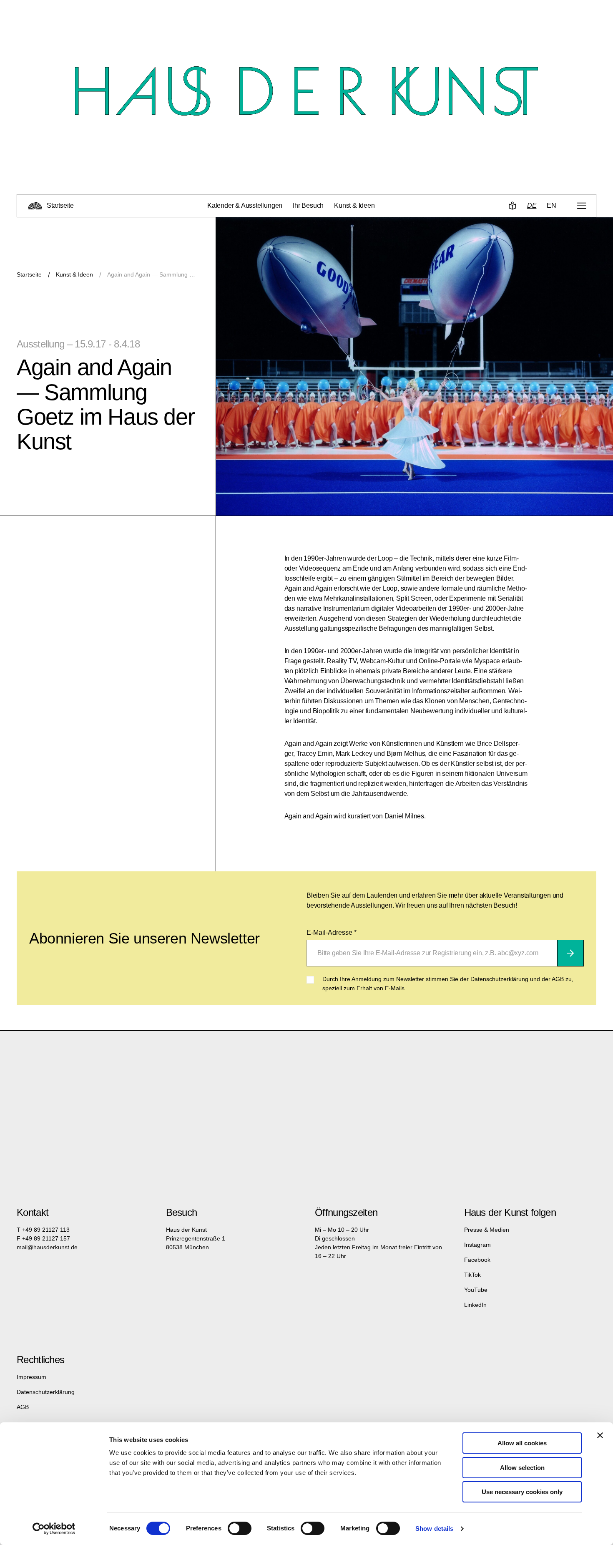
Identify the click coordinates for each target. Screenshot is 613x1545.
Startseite (29, 274)
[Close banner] (600, 1435)
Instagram (477, 1244)
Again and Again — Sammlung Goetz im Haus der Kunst (153, 274)
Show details (434, 1528)
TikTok (472, 1274)
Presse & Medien (486, 1229)
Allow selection (522, 1467)
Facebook (477, 1259)
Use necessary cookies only (522, 1491)
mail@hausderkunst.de (47, 1247)
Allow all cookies (522, 1443)
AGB (23, 1407)
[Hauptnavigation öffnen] (581, 205)
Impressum (31, 1377)
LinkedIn (475, 1304)
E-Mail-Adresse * (331, 932)
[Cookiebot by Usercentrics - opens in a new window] (54, 1528)
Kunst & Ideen (74, 274)
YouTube (475, 1289)
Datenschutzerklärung (46, 1392)
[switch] (239, 1528)
